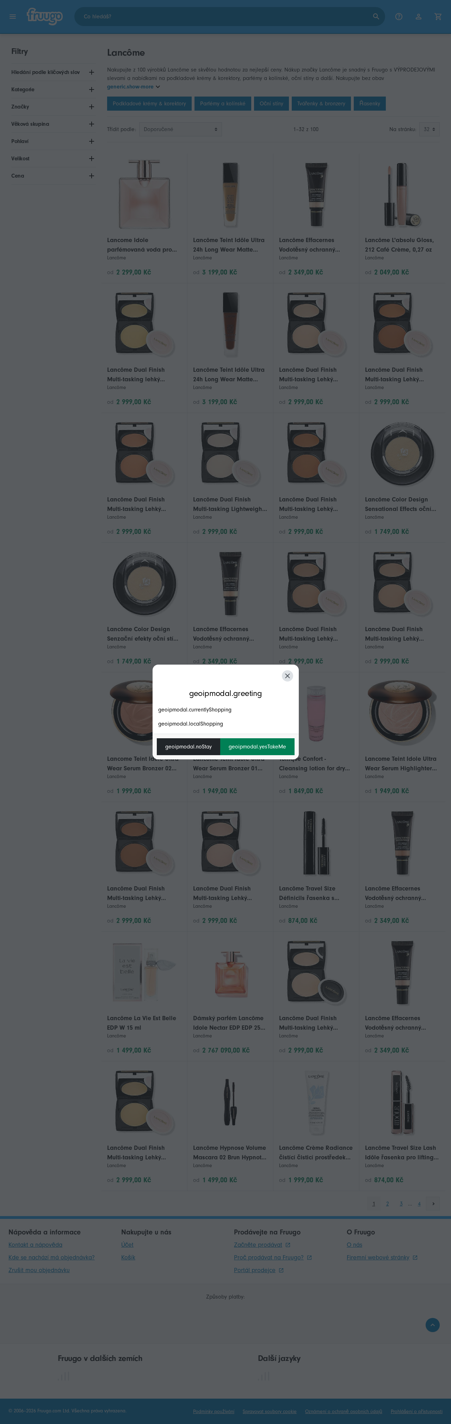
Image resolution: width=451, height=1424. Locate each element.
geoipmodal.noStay (188, 747)
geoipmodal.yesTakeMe (257, 747)
